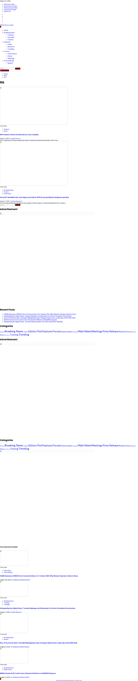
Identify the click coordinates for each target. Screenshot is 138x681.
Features (7, 42)
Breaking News (9, 33)
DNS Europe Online (10, 9)
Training (10, 35)
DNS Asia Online (9, 4)
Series (10, 44)
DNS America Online (10, 6)
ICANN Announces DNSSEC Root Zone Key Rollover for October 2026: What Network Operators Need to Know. (40, 314)
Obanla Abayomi (15, 201)
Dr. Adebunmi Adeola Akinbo (20, 580)
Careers (11, 40)
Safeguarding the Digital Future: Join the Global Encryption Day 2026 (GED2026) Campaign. (33, 322)
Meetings (11, 58)
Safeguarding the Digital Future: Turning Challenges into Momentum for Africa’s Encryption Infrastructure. (38, 316)
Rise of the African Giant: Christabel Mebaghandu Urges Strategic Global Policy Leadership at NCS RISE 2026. (40, 318)
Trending (11, 49)
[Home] (0, 27)
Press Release (9, 61)
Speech (10, 63)
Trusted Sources (15, 138)
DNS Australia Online (10, 8)
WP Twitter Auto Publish (62, 680)
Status (10, 56)
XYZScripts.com (78, 680)
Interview (11, 37)
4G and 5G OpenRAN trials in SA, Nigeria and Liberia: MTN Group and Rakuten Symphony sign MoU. (34, 197)
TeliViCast (7, 11)
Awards (2, 332)
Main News (7, 193)
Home (6, 30)
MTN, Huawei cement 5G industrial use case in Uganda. (19, 135)
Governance (12, 54)
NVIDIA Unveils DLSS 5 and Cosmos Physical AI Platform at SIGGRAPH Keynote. (30, 320)
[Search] (0, 67)
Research (11, 47)
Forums (6, 51)
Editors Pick (35, 331)
